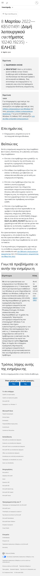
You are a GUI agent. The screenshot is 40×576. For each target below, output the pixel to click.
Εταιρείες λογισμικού (7, 525)
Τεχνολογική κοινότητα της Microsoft (11, 515)
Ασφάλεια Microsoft (7, 475)
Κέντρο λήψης (5, 417)
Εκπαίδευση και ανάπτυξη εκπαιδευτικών (13, 456)
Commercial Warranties (8, 430)
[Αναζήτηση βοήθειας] (7, 2)
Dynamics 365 (5, 482)
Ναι (13, 384)
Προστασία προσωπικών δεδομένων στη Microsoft (15, 544)
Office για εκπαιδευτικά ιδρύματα (10, 453)
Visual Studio (5, 528)
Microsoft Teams (6, 495)
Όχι (25, 384)
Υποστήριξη (6, 7)
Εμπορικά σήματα (14, 569)
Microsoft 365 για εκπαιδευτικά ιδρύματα (12, 449)
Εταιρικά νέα (5, 541)
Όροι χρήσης (5, 569)
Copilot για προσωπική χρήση (9, 398)
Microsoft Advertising (7, 489)
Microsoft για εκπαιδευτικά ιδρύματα (11, 440)
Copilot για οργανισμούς (8, 394)
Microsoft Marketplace (8, 518)
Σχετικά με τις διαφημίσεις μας (28, 569)
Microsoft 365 (5, 401)
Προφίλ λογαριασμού (7, 414)
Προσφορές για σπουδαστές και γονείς (12, 459)
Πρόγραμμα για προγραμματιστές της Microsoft (14, 505)
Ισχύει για (7, 52)
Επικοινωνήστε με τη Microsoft (10, 566)
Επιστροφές (5, 420)
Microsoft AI (5, 472)
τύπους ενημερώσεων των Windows (16, 109)
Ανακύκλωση (5, 427)
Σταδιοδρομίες (6, 537)
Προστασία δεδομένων (25, 566)
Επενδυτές (5, 547)
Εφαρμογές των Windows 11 (9, 404)
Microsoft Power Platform (8, 521)
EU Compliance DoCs (7, 572)
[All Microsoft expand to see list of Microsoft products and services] (2, 2)
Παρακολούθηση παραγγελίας (10, 424)
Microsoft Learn (6, 508)
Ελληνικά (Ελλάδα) (10, 553)
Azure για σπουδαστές (8, 463)
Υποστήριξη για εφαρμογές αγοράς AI (11, 511)
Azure (3, 479)
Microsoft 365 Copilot (7, 492)
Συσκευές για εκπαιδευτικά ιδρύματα (11, 443)
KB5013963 (35, 299)
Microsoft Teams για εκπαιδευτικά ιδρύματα (13, 446)
